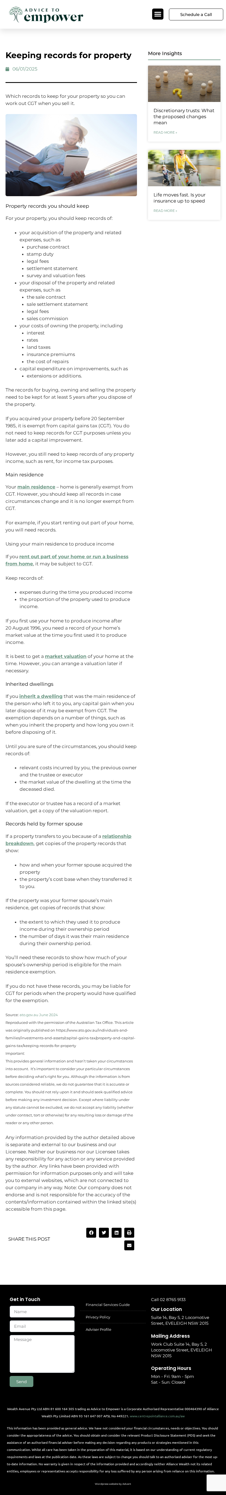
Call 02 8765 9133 (168, 1299)
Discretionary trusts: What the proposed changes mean (184, 116)
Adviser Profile (98, 1329)
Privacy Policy (98, 1317)
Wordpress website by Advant (113, 1483)
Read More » (165, 132)
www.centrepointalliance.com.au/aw (157, 1416)
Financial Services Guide (108, 1304)
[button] (157, 14)
